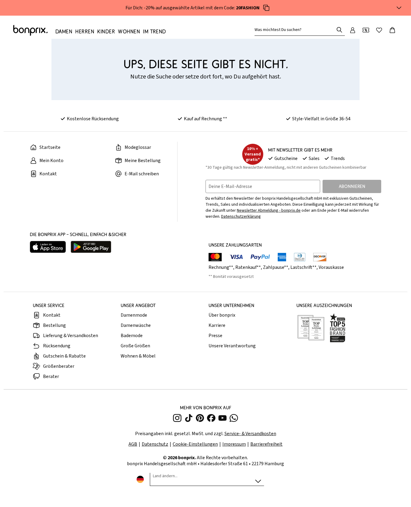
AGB (132, 444)
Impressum (234, 444)
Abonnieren (352, 186)
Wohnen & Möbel (138, 356)
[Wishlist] (379, 30)
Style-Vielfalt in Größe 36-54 (321, 119)
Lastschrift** (303, 267)
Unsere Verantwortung (232, 346)
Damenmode (134, 315)
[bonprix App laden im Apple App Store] (48, 247)
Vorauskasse (331, 267)
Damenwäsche (136, 325)
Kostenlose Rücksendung (93, 119)
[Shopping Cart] (392, 30)
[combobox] (295, 29)
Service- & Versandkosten (250, 433)
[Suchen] (339, 29)
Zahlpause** (275, 267)
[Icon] (266, 8)
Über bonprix (222, 315)
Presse (215, 335)
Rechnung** (221, 267)
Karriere (217, 325)
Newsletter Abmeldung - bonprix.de (269, 210)
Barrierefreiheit (266, 444)
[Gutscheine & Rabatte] (365, 30)
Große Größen (135, 346)
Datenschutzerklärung (241, 217)
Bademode (132, 336)
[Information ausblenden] (399, 8)
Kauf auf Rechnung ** (205, 119)
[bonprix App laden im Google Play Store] (91, 247)
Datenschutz (155, 444)
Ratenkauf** (248, 267)
